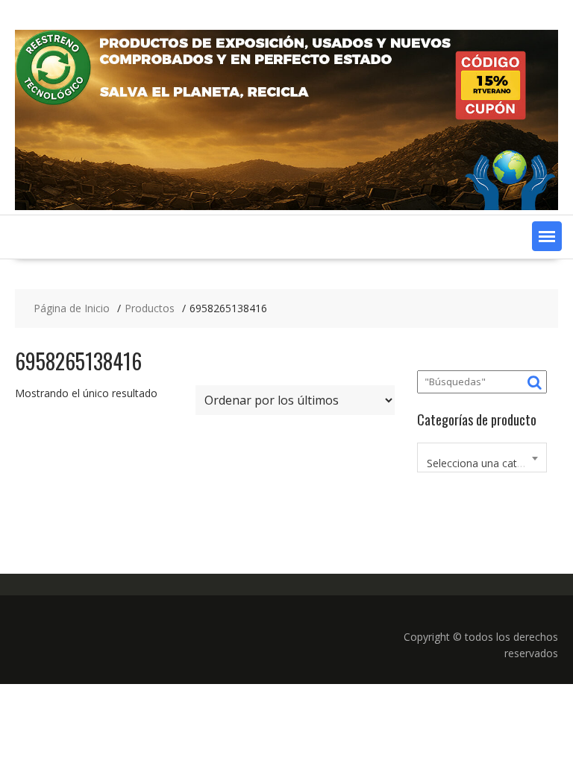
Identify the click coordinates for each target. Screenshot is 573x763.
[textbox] (482, 463)
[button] (547, 236)
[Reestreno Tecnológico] (286, 206)
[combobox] (482, 457)
